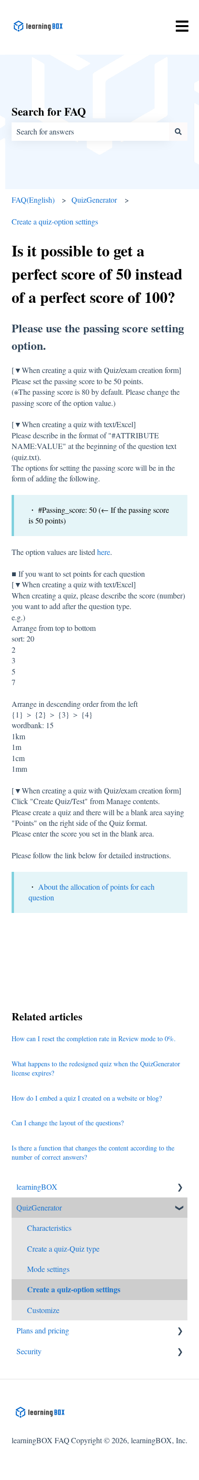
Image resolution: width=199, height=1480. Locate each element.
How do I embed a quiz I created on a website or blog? (87, 1098)
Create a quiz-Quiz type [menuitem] (63, 1248)
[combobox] (90, 131)
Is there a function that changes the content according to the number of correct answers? (93, 1152)
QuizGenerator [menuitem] (39, 1207)
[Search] (178, 131)
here (103, 552)
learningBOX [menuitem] (36, 1186)
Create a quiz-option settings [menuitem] (73, 1289)
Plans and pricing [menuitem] (42, 1330)
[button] (179, 1187)
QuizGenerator (94, 199)
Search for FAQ (49, 111)
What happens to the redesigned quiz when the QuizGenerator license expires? (96, 1068)
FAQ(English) (33, 199)
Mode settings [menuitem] (48, 1269)
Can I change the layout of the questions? (68, 1122)
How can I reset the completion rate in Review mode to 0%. (94, 1038)
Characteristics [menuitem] (49, 1228)
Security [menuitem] (29, 1351)
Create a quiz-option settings (55, 221)
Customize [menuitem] (43, 1310)
